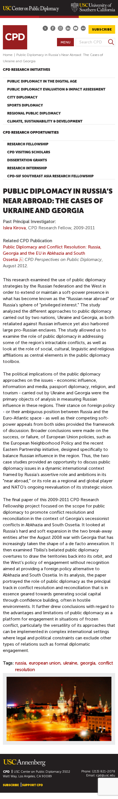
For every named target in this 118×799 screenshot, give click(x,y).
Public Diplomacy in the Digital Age (42, 81)
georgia (87, 663)
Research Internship (27, 168)
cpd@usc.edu (105, 775)
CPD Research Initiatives (26, 70)
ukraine (70, 663)
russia (20, 663)
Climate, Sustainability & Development (44, 121)
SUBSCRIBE (102, 29)
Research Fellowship (27, 144)
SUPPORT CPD (32, 785)
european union (44, 663)
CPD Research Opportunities (31, 132)
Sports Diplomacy (25, 105)
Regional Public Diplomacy (34, 113)
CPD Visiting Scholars (28, 152)
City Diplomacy (22, 97)
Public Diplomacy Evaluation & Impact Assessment (56, 89)
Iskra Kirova (14, 227)
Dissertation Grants (27, 160)
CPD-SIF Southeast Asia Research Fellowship (50, 176)
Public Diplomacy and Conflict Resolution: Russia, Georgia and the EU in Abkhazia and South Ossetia (52, 253)
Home (8, 55)
